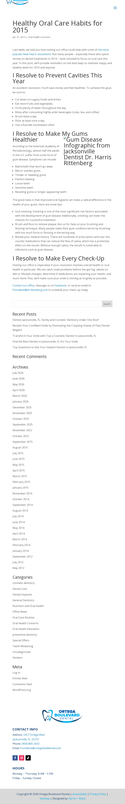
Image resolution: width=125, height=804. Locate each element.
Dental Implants (22, 594)
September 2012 (23, 556)
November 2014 (22, 493)
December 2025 (22, 407)
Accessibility (79, 794)
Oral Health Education (26, 629)
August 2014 (20, 510)
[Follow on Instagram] (21, 757)
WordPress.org (22, 690)
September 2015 (23, 442)
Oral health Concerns (39, 37)
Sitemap (45, 798)
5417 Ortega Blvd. (34, 735)
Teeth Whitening (23, 646)
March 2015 (20, 476)
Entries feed (20, 678)
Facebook (60, 285)
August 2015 (20, 447)
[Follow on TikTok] (28, 757)
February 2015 (21, 482)
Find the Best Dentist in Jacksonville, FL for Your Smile (45, 341)
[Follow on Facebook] (15, 757)
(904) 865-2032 (31, 743)
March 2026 (20, 396)
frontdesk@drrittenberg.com (30, 290)
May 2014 (18, 528)
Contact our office (23, 285)
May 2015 (18, 465)
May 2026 (18, 384)
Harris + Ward (76, 798)
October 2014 (21, 499)
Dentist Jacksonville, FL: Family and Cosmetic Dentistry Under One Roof (56, 320)
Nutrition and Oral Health (28, 606)
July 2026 (18, 373)
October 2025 (21, 419)
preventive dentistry (25, 634)
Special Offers (21, 640)
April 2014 (19, 533)
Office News (20, 611)
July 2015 (18, 453)
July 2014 (18, 516)
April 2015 (19, 470)
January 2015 (20, 487)
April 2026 (19, 390)
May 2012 (18, 568)
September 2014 (23, 505)
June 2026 (19, 378)
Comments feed (22, 684)
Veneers (18, 657)
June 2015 (19, 459)
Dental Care (20, 589)
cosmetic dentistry (24, 583)
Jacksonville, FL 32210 (26, 739)
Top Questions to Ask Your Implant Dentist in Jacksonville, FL (50, 347)
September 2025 (23, 424)
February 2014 (21, 545)
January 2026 (20, 401)
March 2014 (20, 539)
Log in (16, 672)
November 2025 (22, 413)
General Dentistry (23, 600)
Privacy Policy (98, 794)
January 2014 (20, 551)
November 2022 (22, 430)
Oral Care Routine (23, 617)
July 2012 (18, 562)
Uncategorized (21, 652)
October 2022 (21, 436)
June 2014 (19, 522)
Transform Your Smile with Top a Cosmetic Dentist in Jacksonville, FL (54, 336)
